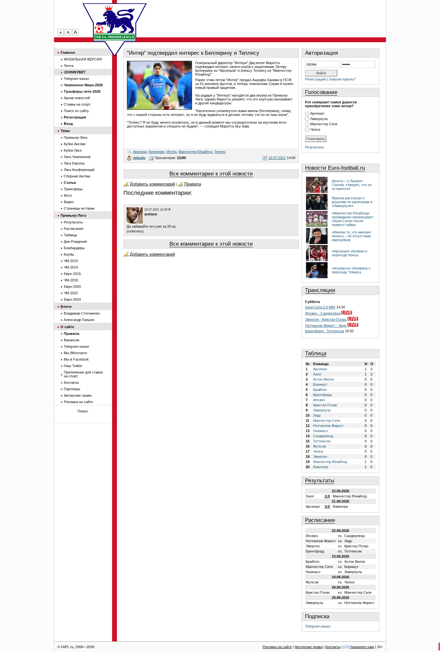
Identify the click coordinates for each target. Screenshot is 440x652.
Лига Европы (74, 163)
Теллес (220, 152)
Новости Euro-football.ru (335, 168)
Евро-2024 (72, 299)
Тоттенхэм (321, 441)
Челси (315, 129)
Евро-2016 (72, 274)
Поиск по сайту (76, 111)
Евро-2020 (72, 286)
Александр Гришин (79, 320)
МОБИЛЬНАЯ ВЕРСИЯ (83, 59)
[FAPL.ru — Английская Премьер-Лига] (114, 22)
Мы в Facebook (76, 359)
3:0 (327, 506)
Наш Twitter (73, 366)
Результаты (314, 147)
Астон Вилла (323, 379)
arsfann (150, 214)
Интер (172, 152)
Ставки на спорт (77, 104)
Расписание (320, 520)
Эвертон (320, 456)
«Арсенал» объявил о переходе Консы (349, 253)
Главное (68, 52)
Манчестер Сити (323, 124)
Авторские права (77, 395)
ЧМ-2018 (71, 280)
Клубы (69, 254)
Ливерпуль (319, 119)
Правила (192, 184)
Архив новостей (77, 98)
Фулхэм (319, 446)
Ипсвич (319, 400)
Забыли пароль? (342, 79)
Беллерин (157, 152)
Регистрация (315, 79)
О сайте (67, 327)
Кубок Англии (74, 144)
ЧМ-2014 (71, 267)
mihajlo (139, 158)
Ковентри (320, 467)
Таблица (315, 353)
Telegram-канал (317, 626)
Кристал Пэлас (325, 405)
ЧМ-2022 (71, 293)
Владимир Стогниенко (82, 313)
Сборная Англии (77, 176)
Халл (317, 374)
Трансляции (320, 290)
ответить (135, 231)
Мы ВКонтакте (75, 353)
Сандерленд (323, 436)
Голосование (321, 92)
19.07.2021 (277, 158)
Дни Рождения (75, 241)
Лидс (317, 415)
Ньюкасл (320, 431)
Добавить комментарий (152, 184)
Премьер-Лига (75, 137)
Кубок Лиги (72, 150)
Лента (68, 66)
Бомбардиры (74, 248)
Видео (69, 202)
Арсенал (140, 152)
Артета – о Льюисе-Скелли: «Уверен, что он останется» (351, 185)
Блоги (66, 306)
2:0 (327, 496)
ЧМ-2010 (71, 261)
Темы (65, 131)
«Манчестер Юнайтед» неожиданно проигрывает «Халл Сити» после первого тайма (352, 219)
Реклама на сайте (78, 402)
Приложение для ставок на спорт (83, 374)
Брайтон (320, 390)
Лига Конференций (79, 170)
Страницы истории (79, 208)
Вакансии (71, 340)
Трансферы (73, 189)
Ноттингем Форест (328, 426)
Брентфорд (322, 395)
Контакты (71, 382)
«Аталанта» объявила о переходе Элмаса (351, 270)
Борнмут (320, 384)
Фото (68, 195)
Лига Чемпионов (77, 157)
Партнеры (72, 389)
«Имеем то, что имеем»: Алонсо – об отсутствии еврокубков (352, 236)
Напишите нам (362, 647)
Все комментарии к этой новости (211, 174)
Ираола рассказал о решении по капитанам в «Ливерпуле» (352, 202)
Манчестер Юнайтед (195, 152)
